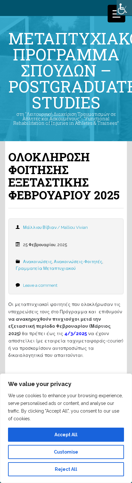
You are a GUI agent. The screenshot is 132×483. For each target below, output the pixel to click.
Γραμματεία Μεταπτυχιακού (46, 268)
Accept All (66, 434)
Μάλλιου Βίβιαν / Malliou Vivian (55, 227)
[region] (66, 428)
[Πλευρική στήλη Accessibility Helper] (124, 7)
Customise (66, 452)
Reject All (66, 469)
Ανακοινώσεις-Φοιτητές (78, 261)
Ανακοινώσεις (37, 261)
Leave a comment (40, 285)
